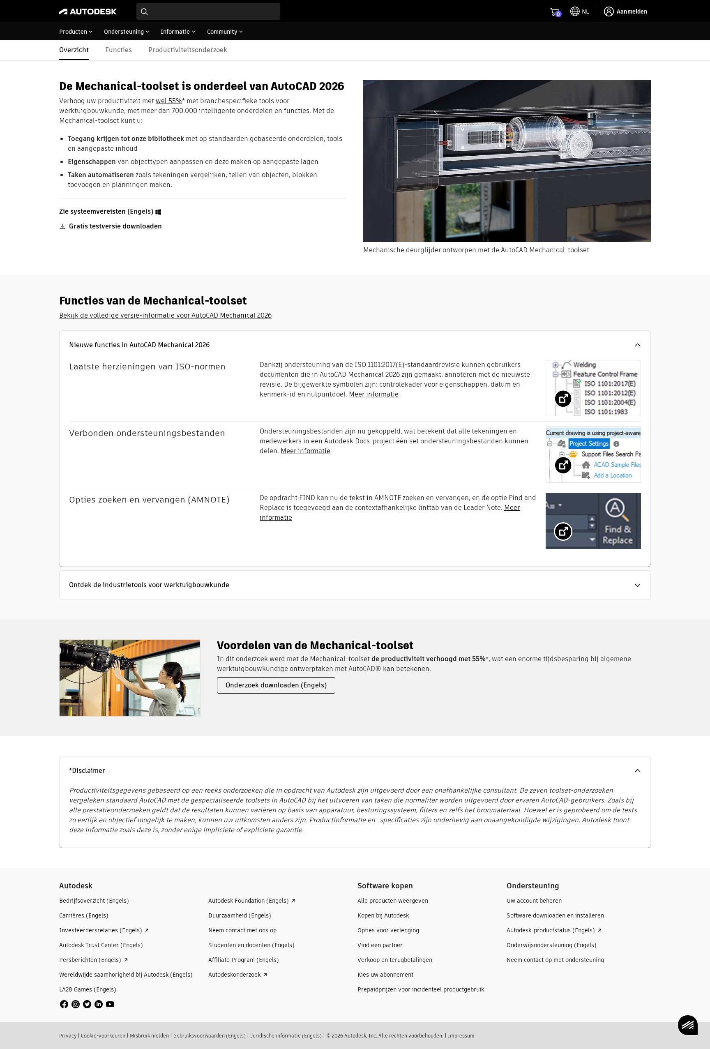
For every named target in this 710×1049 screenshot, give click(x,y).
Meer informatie (374, 394)
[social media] (87, 1004)
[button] (355, 345)
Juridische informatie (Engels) (286, 1035)
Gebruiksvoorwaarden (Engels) (209, 1035)
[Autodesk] (88, 11)
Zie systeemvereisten (92, 211)
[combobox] (208, 11)
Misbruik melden (149, 1035)
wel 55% (169, 101)
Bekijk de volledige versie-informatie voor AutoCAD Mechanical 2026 (165, 315)
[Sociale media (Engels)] (87, 1003)
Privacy (67, 1035)
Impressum (461, 1035)
